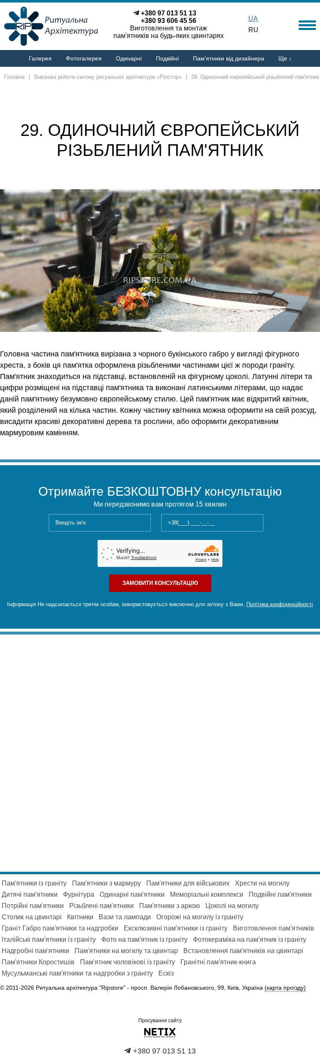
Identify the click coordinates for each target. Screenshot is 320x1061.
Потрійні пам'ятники (33, 905)
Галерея (40, 58)
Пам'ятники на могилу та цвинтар (126, 950)
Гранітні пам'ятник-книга (218, 962)
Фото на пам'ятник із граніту (144, 939)
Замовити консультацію (160, 583)
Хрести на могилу (262, 883)
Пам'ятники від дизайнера (228, 58)
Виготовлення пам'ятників (273, 928)
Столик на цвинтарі (32, 917)
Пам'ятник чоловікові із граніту (127, 962)
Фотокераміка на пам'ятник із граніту (249, 939)
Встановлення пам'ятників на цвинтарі (243, 950)
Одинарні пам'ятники (132, 894)
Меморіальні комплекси (206, 894)
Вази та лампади (125, 917)
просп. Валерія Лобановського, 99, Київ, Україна (218, 987)
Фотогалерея (84, 58)
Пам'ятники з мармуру (106, 883)
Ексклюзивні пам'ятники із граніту (176, 928)
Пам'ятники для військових (188, 883)
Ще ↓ (285, 58)
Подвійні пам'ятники (280, 894)
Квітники (80, 917)
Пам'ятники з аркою (169, 905)
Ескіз (166, 973)
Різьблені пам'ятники (101, 905)
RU (253, 29)
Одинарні (129, 58)
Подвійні (167, 58)
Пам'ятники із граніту (34, 883)
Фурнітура (78, 894)
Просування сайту (160, 1020)
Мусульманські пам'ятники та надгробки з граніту (77, 973)
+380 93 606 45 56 (168, 20)
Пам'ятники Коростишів (38, 962)
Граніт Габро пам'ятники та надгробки (60, 928)
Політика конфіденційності (279, 604)
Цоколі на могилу (232, 905)
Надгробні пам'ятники (35, 950)
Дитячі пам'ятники (30, 894)
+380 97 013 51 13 (168, 13)
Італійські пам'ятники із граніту (49, 939)
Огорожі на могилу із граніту (199, 917)
